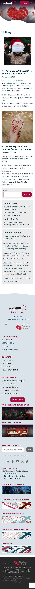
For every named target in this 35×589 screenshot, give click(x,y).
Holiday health (24, 179)
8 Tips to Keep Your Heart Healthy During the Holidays (17, 148)
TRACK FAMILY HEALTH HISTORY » (15, 529)
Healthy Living (19, 95)
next (29, 450)
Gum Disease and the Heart (13, 258)
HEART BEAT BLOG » (10, 469)
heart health (16, 106)
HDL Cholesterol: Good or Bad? (14, 212)
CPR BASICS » (7, 544)
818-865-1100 (17, 317)
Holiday (10, 98)
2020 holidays (9, 103)
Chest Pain (13, 174)
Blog (5, 95)
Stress (4, 100)
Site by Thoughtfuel (17, 582)
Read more (16, 91)
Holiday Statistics (8, 182)
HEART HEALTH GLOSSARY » (13, 484)
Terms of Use (18, 576)
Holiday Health (19, 98)
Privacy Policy (7, 576)
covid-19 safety (27, 103)
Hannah (6, 236)
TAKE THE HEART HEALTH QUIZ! (15, 405)
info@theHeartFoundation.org (17, 319)
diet (19, 174)
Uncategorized (7, 171)
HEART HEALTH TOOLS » (12, 422)
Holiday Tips (19, 182)
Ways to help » (9, 377)
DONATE (24, 3)
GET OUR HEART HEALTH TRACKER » (16, 500)
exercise (25, 174)
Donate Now (17, 400)
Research (28, 98)
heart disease (7, 106)
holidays (25, 106)
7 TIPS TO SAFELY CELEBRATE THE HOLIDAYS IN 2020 (17, 72)
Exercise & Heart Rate (11, 219)
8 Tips (6, 174)
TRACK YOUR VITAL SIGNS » (13, 514)
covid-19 (18, 103)
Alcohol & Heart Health (11, 216)
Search (5, 191)
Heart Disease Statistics (17, 165)
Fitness (11, 95)
